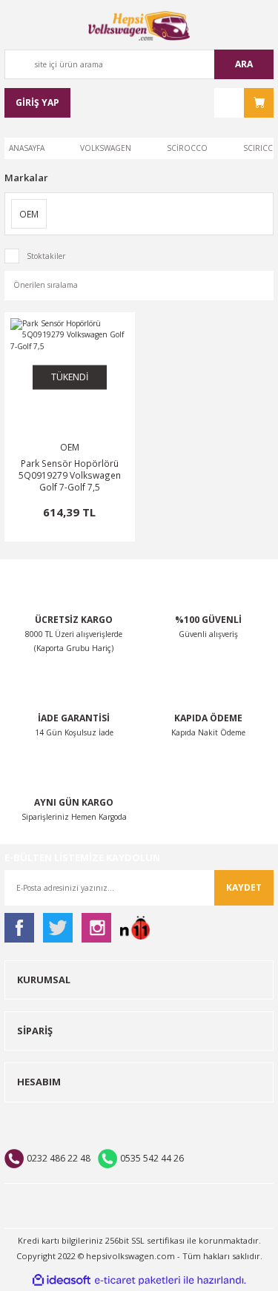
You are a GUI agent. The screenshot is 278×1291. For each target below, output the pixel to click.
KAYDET (244, 887)
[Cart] (244, 103)
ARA (244, 64)
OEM (69, 447)
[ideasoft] (61, 1280)
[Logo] (139, 26)
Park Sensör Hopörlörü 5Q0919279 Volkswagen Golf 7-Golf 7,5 (70, 475)
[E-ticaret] (137, 1280)
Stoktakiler (46, 256)
